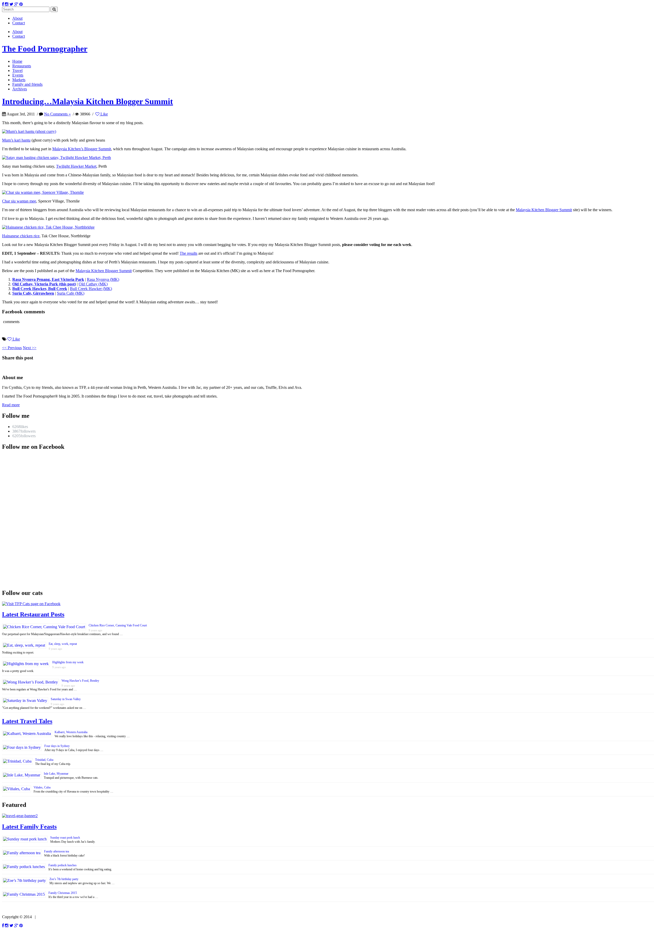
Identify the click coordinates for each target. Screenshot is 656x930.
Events (17, 75)
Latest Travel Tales (27, 721)
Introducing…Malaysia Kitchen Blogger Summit (87, 101)
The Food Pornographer (44, 48)
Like (103, 114)
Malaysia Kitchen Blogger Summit (544, 210)
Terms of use (48, 917)
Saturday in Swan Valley (66, 699)
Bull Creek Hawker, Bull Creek (39, 288)
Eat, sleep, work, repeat (63, 644)
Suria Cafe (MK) (70, 293)
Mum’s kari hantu (16, 140)
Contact (18, 23)
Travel (17, 70)
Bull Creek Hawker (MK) (91, 288)
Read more (11, 405)
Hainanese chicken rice (20, 236)
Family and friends (27, 84)
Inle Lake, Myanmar (56, 773)
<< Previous (12, 348)
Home (17, 61)
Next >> (29, 348)
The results (188, 253)
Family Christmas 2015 (62, 893)
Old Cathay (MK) (93, 284)
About (17, 18)
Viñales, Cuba (42, 787)
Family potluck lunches (62, 865)
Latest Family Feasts (29, 826)
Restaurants (21, 66)
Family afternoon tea (56, 851)
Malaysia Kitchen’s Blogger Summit (81, 149)
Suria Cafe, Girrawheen (33, 293)
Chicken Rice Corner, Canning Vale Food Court (118, 625)
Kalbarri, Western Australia (71, 732)
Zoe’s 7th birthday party (63, 879)
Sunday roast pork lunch (65, 837)
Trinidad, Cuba (44, 760)
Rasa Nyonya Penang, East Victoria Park (48, 279)
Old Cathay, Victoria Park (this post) (44, 284)
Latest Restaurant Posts (33, 614)
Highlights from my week (68, 662)
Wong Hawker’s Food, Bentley (80, 680)
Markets (18, 80)
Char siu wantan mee (19, 201)
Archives (19, 89)
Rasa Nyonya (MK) (103, 279)
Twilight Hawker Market (76, 166)
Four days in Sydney (57, 746)
